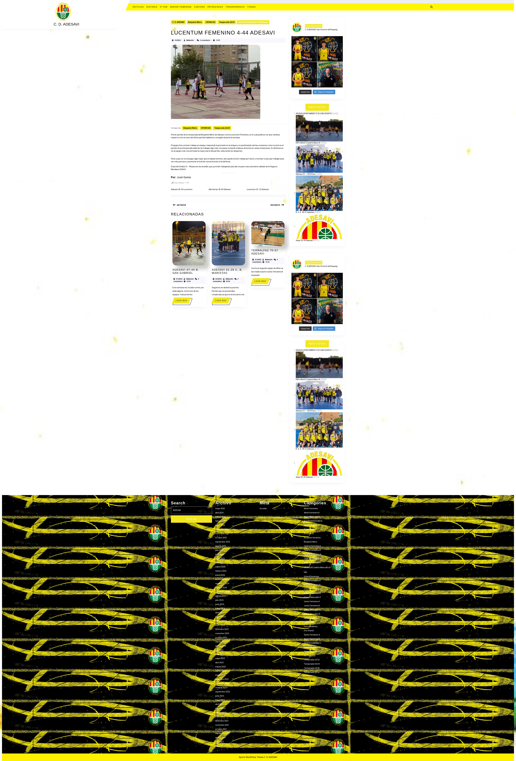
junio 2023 (219, 654)
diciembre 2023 (222, 629)
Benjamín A (309, 529)
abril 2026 (219, 513)
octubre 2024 (221, 588)
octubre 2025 (221, 538)
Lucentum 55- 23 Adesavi (258, 189)
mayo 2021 (220, 746)
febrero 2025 (220, 571)
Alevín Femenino (311, 508)
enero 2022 (220, 717)
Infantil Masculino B (312, 593)
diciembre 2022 (222, 679)
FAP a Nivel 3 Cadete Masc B (308, 143)
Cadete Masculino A (312, 554)
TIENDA (251, 7)
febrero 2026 (220, 521)
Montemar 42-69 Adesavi (220, 189)
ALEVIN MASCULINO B (313, 521)
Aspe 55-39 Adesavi (304, 240)
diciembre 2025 (222, 529)
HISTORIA (151, 7)
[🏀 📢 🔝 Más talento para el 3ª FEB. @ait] (304, 49)
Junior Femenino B (312, 606)
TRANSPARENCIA (235, 7)
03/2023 (218, 279)
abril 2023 (219, 662)
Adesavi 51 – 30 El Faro (305, 174)
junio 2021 (219, 742)
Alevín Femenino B (312, 513)
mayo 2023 (220, 658)
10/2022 (178, 40)
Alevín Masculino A (312, 517)
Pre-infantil (309, 631)
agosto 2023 (220, 646)
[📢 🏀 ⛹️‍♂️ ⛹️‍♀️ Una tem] (330, 74)
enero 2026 (220, 525)
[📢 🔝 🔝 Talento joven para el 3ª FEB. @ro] (330, 49)
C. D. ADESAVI (66, 24)
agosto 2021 (220, 737)
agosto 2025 (220, 546)
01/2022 (258, 260)
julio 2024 (219, 600)
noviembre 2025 (222, 533)
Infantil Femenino (311, 576)
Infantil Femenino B (312, 585)
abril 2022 (219, 704)
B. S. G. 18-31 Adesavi (305, 212)
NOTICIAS (138, 7)
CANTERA (199, 7)
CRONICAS (210, 22)
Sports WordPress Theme (251, 757)
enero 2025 (220, 575)
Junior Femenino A (312, 601)
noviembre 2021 (222, 725)
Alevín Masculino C (312, 525)
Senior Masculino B (312, 651)
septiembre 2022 (222, 692)
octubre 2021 (221, 729)
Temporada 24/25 (312, 668)
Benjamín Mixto (195, 22)
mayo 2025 (220, 558)
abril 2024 (219, 613)
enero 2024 (220, 625)
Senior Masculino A (312, 647)
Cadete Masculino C (312, 563)
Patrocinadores (310, 626)
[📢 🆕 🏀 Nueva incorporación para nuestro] (304, 74)
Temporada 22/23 (227, 22)
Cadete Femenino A (312, 546)
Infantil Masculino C (312, 597)
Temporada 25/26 (312, 672)
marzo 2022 (220, 708)
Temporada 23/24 (312, 664)
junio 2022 (219, 696)
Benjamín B (309, 533)
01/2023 (179, 279)
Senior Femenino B (312, 639)
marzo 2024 (220, 617)
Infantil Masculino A (312, 589)
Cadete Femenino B (312, 550)
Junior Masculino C (312, 618)
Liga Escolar (309, 622)
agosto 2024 (220, 596)
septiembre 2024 (222, 592)
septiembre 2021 (222, 733)
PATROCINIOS (215, 7)
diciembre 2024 (222, 579)
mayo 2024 (220, 608)
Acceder (263, 508)
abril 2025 (219, 563)
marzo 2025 (220, 567)
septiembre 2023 (222, 642)
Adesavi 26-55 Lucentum (181, 189)
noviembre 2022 (222, 683)
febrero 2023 (220, 671)
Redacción (190, 40)
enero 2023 (220, 675)
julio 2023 (219, 650)
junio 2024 (219, 604)
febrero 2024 (220, 621)
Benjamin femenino (312, 538)
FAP (305, 572)
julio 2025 (219, 550)
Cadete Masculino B (312, 558)
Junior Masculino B (312, 614)
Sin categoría (309, 655)
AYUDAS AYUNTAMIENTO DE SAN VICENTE (314, 113)
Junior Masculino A (312, 610)
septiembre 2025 (222, 542)
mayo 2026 (220, 508)
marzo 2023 (220, 667)
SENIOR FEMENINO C (312, 643)
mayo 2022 (220, 700)
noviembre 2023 (222, 633)
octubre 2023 (221, 637)
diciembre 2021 (222, 721)
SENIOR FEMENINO (181, 7)
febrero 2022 (220, 712)
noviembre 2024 (222, 583)
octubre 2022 (221, 687)
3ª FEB (163, 7)
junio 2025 (219, 554)
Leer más (183, 301)
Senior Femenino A (312, 635)
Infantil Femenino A (312, 581)
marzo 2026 (220, 517)
